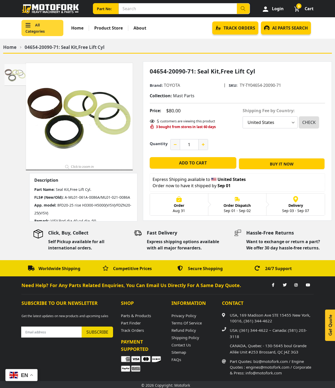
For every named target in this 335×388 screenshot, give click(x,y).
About (139, 28)
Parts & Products (136, 315)
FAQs (176, 359)
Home (77, 28)
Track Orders (132, 330)
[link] (273, 285)
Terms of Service (186, 323)
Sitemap (178, 352)
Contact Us (181, 344)
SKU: (233, 85)
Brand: (156, 85)
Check (309, 122)
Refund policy (183, 330)
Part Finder (131, 323)
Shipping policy (185, 337)
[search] (243, 8)
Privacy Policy (183, 315)
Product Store (108, 28)
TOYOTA (172, 85)
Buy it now (282, 164)
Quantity (159, 143)
